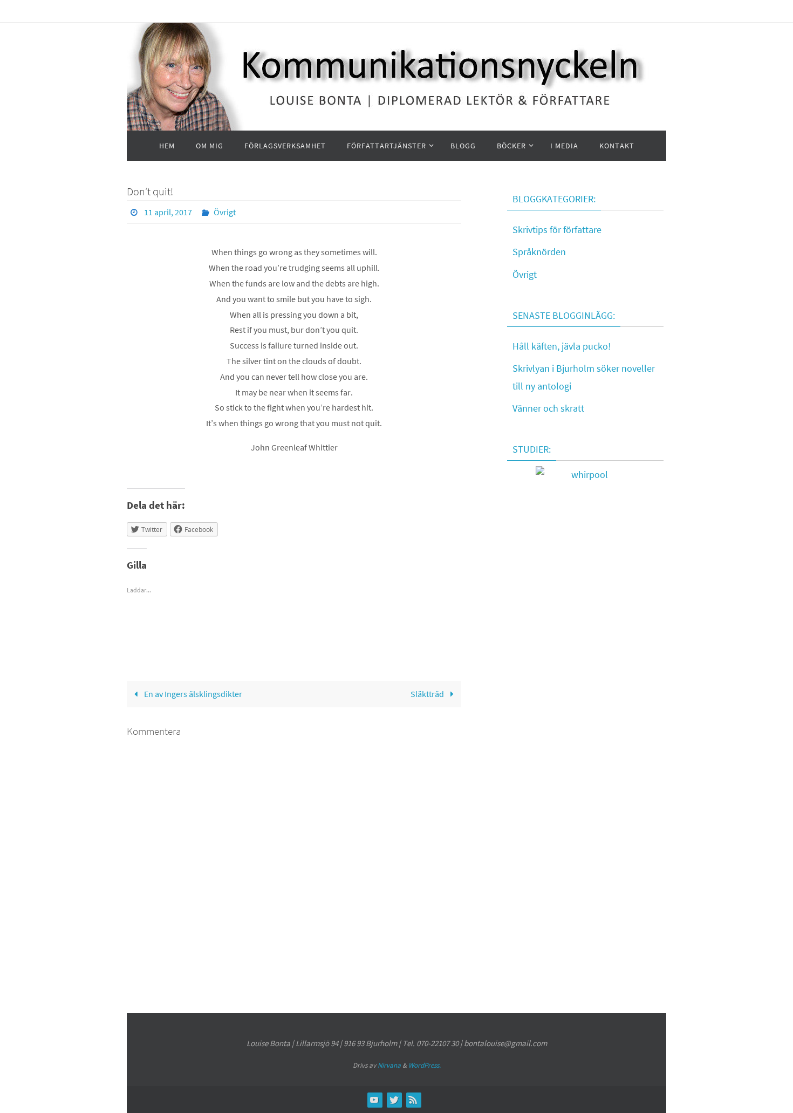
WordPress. (424, 1065)
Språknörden (539, 251)
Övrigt (225, 212)
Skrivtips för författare (556, 229)
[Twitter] (394, 1099)
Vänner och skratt (548, 408)
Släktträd (428, 693)
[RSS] (413, 1099)
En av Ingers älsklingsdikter (192, 693)
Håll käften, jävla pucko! (561, 346)
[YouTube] (374, 1099)
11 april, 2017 (168, 212)
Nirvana (389, 1065)
